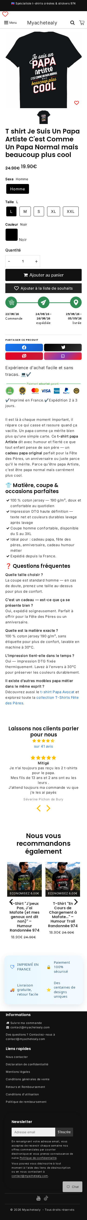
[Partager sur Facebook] (24, 347)
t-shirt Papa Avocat (57, 692)
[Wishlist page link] (5, 14)
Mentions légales (18, 1071)
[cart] (82, 22)
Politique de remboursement (26, 1101)
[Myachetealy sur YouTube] (38, 1198)
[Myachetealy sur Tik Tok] (45, 1199)
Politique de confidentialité (38, 1158)
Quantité (13, 250)
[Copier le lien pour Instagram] (63, 356)
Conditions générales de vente (27, 1079)
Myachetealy (42, 23)
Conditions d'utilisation (22, 1094)
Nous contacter (17, 1057)
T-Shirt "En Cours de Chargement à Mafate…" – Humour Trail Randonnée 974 (63, 915)
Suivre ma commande (26, 1023)
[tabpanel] (44, 117)
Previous (10, 901)
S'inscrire (64, 1132)
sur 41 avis (43, 746)
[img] (43, 741)
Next (76, 901)
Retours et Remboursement (25, 1087)
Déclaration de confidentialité (27, 1064)
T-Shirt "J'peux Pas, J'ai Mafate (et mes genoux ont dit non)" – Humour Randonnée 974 (24, 917)
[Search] (72, 22)
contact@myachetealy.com (30, 1027)
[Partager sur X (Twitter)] (63, 347)
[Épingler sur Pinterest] (24, 356)
